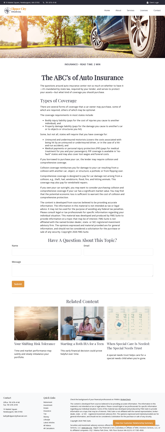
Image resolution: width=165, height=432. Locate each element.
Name (15, 245)
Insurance (47, 411)
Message (16, 261)
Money (46, 417)
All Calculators (48, 428)
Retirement (47, 402)
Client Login (154, 2)
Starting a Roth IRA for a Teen (82, 343)
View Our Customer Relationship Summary (134, 423)
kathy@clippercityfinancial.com (15, 416)
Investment (47, 405)
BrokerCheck (126, 399)
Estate (45, 408)
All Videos (47, 425)
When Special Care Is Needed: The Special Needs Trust (128, 345)
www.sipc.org (87, 428)
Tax (44, 414)
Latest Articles (49, 422)
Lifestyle (46, 419)
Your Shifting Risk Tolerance (34, 343)
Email (86, 245)
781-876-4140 (51, 2)
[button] (107, 10)
